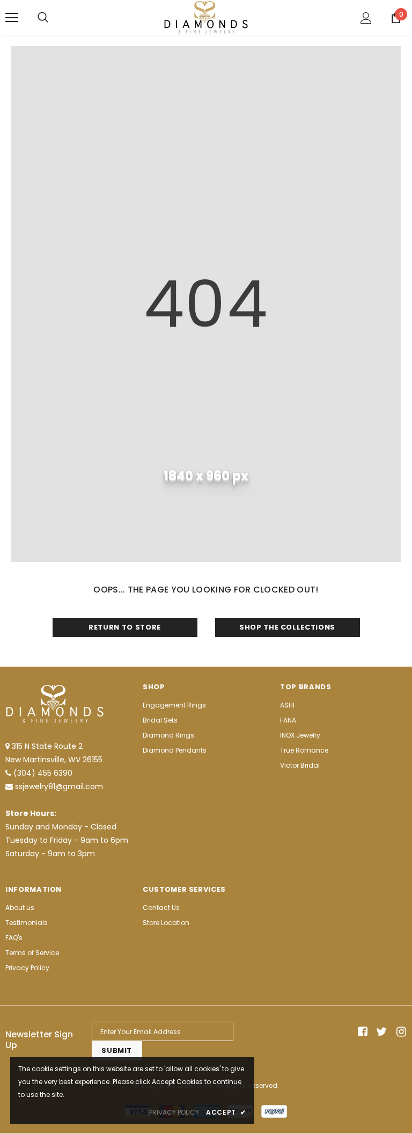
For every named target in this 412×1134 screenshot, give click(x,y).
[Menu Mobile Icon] (11, 17)
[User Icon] (366, 18)
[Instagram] (399, 1031)
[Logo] (206, 17)
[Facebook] (360, 1031)
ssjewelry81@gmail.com (59, 786)
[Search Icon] (43, 17)
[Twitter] (380, 1031)
